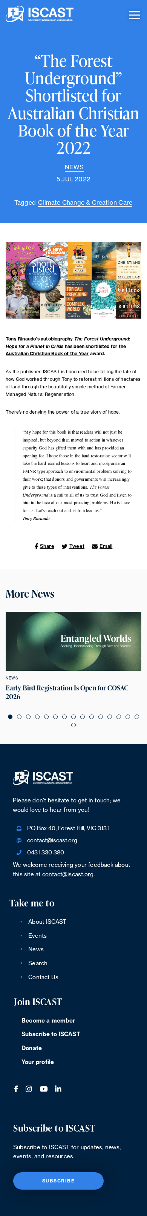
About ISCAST (47, 922)
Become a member (48, 1021)
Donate (31, 1048)
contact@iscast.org (52, 840)
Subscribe (58, 1181)
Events (37, 936)
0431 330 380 (45, 853)
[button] (10, 717)
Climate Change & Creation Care (85, 203)
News (74, 167)
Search (37, 963)
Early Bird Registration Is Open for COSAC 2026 (67, 692)
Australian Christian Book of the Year (47, 353)
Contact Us (43, 977)
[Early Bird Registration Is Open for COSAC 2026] (73, 641)
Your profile (37, 1062)
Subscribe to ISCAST (50, 1034)
